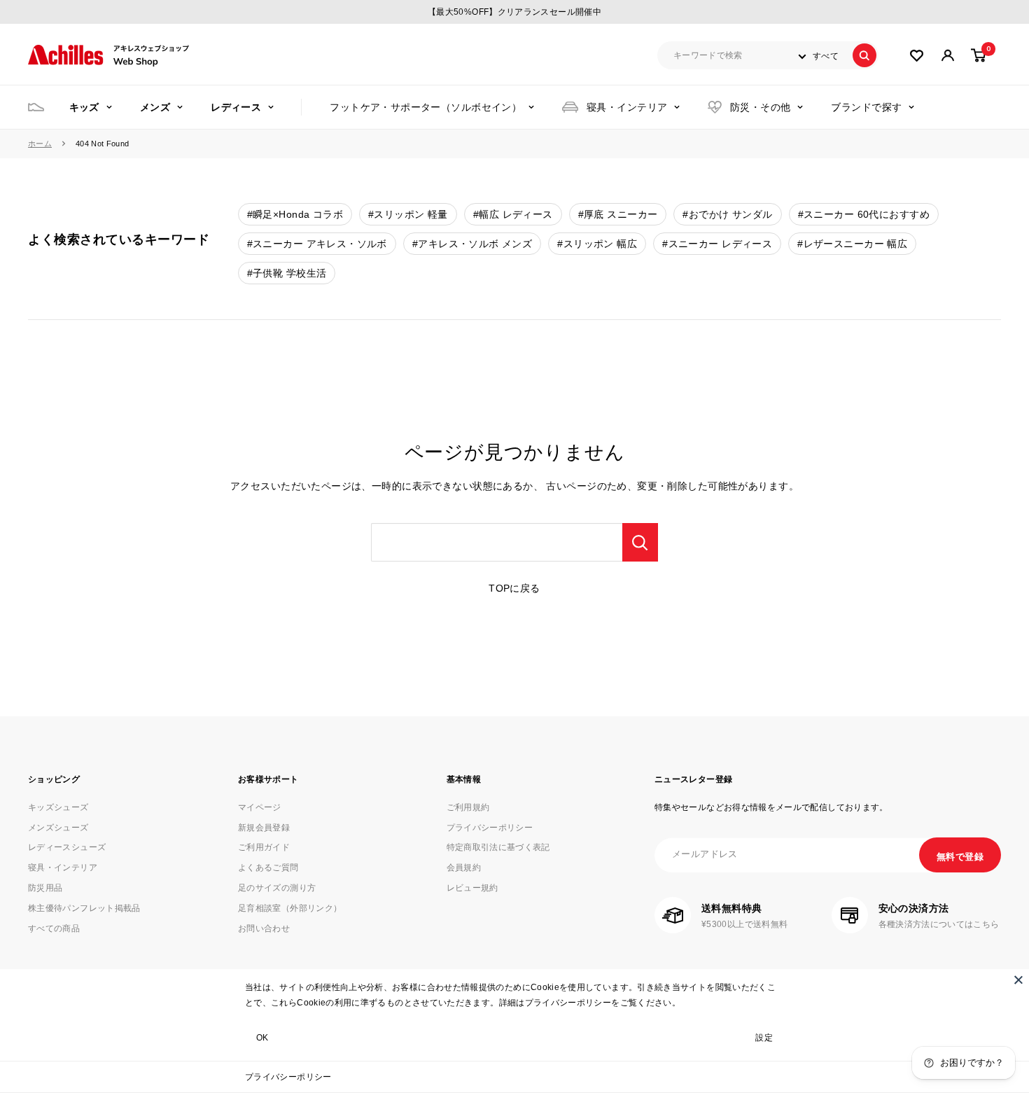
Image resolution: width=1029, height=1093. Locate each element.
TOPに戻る (514, 588)
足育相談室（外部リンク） (290, 908)
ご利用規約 (468, 807)
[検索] (864, 55)
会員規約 (464, 867)
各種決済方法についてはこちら (939, 924)
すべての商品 (54, 928)
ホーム (40, 143)
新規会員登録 (264, 828)
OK (262, 1038)
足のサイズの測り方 (277, 888)
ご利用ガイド (264, 847)
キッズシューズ (58, 807)
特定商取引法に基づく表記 (498, 847)
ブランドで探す (866, 107)
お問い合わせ (264, 928)
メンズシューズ (58, 828)
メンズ (155, 107)
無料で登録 (960, 856)
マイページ (259, 807)
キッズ (84, 107)
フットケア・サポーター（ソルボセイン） (426, 107)
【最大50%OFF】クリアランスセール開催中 (514, 12)
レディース (236, 107)
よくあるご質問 (268, 867)
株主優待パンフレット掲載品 (84, 908)
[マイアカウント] (916, 56)
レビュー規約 (472, 888)
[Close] (1018, 979)
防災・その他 (760, 107)
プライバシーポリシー (288, 1077)
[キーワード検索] (640, 542)
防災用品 (45, 888)
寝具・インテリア (627, 107)
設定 (764, 1038)
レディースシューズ (67, 847)
